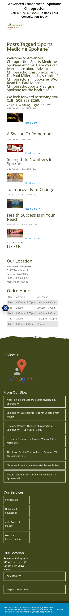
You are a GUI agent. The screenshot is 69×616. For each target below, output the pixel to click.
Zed (34, 108)
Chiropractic (11, 499)
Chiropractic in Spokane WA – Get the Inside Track (34, 465)
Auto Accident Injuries (12, 524)
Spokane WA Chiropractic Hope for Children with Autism (33, 414)
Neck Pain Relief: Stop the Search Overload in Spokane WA (31, 401)
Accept (60, 609)
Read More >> (32, 122)
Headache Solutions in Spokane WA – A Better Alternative (31, 441)
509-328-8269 (29, 13)
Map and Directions (17, 281)
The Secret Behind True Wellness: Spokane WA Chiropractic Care (32, 454)
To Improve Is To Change (30, 189)
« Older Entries (15, 242)
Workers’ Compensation (13, 537)
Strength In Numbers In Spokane (30, 161)
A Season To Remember (30, 134)
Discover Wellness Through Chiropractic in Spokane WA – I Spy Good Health (30, 427)
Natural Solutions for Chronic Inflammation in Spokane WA (31, 476)
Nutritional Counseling (11, 511)
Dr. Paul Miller (14, 108)
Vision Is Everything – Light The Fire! (28, 105)
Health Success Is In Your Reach (31, 217)
